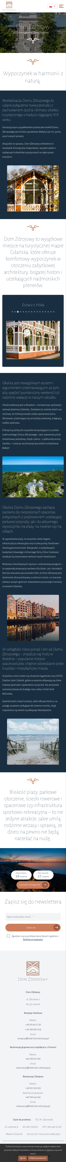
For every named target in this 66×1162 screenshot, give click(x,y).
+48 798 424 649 (33, 1097)
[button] (12, 311)
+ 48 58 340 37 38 (33, 1024)
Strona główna (24, 32)
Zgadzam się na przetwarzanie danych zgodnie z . (35, 938)
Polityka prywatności (37, 1158)
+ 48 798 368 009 (33, 1029)
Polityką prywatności (33, 939)
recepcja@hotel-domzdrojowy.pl (33, 1038)
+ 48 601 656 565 (33, 1088)
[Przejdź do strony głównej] (33, 980)
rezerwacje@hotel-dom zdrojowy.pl (33, 1068)
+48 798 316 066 (33, 1059)
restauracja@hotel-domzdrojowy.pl (33, 1106)
